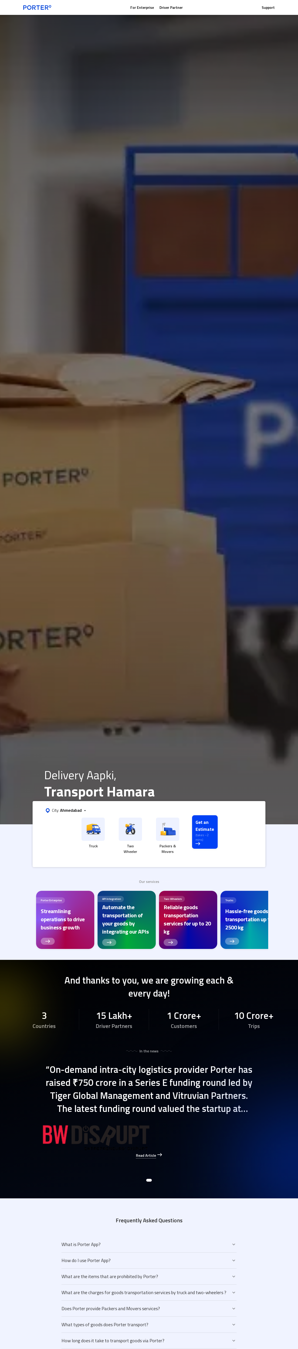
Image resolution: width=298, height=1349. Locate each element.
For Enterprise (142, 7)
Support (268, 7)
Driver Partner (171, 7)
